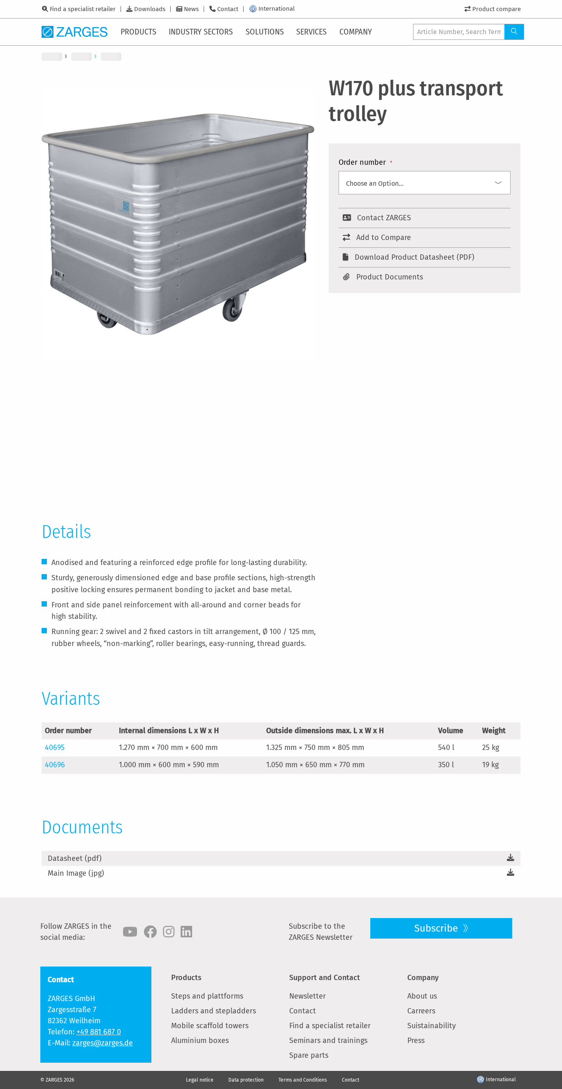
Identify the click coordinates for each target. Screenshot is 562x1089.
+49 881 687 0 (99, 1031)
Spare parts (308, 1055)
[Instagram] (168, 932)
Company (423, 977)
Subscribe (437, 928)
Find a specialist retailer (83, 9)
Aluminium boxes (200, 1040)
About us (422, 996)
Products (186, 977)
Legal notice (200, 1080)
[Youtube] (130, 932)
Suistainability (431, 1025)
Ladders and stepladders (213, 1010)
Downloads (149, 9)
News (191, 9)
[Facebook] (150, 932)
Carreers (421, 1010)
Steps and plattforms (207, 996)
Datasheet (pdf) (75, 858)
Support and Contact (324, 977)
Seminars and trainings (328, 1040)
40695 (55, 747)
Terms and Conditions (303, 1080)
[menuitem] (139, 31)
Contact (227, 9)
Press (416, 1040)
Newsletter (307, 996)
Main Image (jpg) (76, 873)
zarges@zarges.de (102, 1042)
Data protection (246, 1080)
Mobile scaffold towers (209, 1025)
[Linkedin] (186, 932)
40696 (55, 764)
